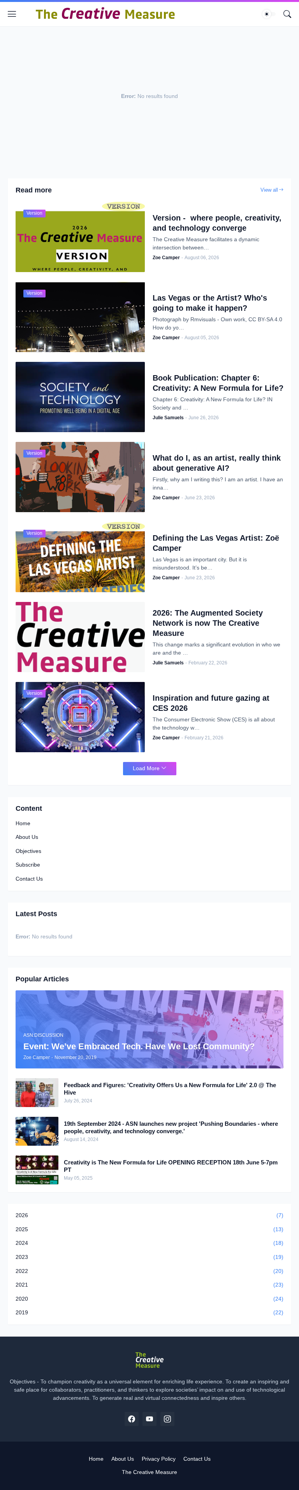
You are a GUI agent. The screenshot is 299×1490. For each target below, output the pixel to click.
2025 (149, 1229)
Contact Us (29, 879)
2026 (149, 1215)
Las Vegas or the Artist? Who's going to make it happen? (210, 303)
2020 (149, 1299)
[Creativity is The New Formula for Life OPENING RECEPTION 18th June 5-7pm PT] (37, 1169)
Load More (146, 768)
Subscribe (28, 865)
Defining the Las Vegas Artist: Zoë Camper (216, 543)
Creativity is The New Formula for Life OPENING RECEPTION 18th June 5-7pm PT (171, 1166)
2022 (149, 1271)
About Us (27, 837)
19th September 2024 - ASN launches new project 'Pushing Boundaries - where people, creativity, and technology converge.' (171, 1127)
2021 (149, 1285)
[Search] (287, 14)
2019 (149, 1312)
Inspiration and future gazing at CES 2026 (211, 703)
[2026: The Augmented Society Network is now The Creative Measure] (80, 637)
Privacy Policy (159, 1459)
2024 (149, 1243)
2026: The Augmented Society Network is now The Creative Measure (208, 623)
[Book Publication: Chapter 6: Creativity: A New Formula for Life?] (80, 397)
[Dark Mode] (269, 14)
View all (269, 190)
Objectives (28, 851)
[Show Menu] (12, 14)
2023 (149, 1257)
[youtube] (149, 1419)
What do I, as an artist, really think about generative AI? (217, 463)
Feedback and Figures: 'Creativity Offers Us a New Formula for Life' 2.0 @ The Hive (170, 1089)
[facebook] (132, 1419)
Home (23, 823)
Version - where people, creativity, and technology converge (217, 223)
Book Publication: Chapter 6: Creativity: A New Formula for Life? (218, 383)
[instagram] (167, 1419)
